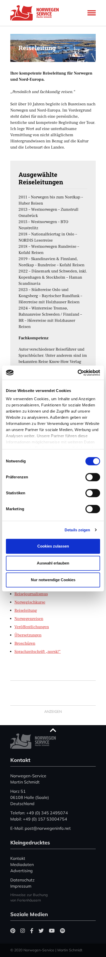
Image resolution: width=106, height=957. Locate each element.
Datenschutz (22, 879)
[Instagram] (22, 930)
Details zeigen (77, 530)
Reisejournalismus (31, 594)
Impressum (20, 886)
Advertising (21, 870)
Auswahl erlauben (53, 563)
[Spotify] (62, 930)
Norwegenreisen (28, 618)
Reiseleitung (25, 610)
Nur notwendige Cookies (53, 580)
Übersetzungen (27, 635)
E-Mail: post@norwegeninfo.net (40, 828)
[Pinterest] (12, 930)
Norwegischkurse (29, 602)
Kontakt (17, 858)
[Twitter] (41, 930)
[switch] (92, 477)
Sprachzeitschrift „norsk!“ (37, 651)
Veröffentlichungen (31, 627)
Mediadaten (22, 864)
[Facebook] (31, 930)
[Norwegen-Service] (36, 13)
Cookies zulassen (53, 546)
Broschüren (24, 643)
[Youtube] (52, 930)
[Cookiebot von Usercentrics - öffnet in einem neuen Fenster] (77, 372)
